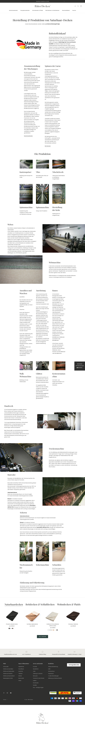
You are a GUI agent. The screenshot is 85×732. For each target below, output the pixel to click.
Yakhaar (20, 673)
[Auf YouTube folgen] (10, 693)
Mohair (20, 676)
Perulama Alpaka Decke (12, 624)
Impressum (51, 673)
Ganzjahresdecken (25, 10)
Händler (35, 685)
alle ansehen (42, 636)
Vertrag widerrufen (74, 665)
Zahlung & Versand (37, 673)
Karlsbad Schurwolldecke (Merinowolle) (53, 624)
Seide (19, 680)
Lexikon (34, 680)
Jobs (34, 671)
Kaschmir (20, 671)
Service (74, 10)
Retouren (35, 676)
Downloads (35, 682)
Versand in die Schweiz (38, 678)
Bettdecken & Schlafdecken (52, 10)
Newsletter (35, 669)
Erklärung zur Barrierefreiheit (55, 678)
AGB (49, 669)
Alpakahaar (21, 666)
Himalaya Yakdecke (73, 624)
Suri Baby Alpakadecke (32, 624)
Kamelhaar (21, 669)
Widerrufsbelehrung (53, 666)
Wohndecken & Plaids (37, 10)
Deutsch (4, 699)
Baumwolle (21, 678)
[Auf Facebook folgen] (4, 693)
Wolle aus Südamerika (8, 671)
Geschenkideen (66, 10)
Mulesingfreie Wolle (8, 678)
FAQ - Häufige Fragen (38, 687)
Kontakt (35, 666)
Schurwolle (5, 666)
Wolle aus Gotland (7, 673)
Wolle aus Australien (8, 669)
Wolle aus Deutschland (8, 676)
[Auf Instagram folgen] (7, 693)
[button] (79, 366)
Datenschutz (51, 671)
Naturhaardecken (13, 10)
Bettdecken (48, 146)
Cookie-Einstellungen (53, 676)
